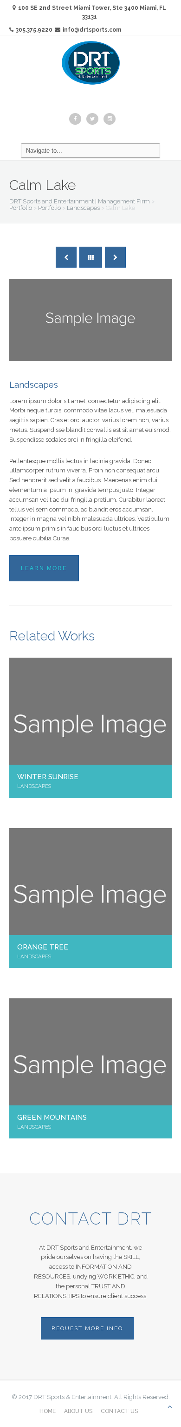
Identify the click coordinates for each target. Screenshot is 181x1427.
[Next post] (115, 257)
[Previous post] (66, 257)
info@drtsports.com (92, 30)
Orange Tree (42, 947)
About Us (78, 1411)
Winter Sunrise (47, 777)
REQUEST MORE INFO (87, 1328)
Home (47, 1411)
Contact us (119, 1411)
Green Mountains (52, 1117)
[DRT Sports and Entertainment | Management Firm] (91, 62)
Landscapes (33, 384)
